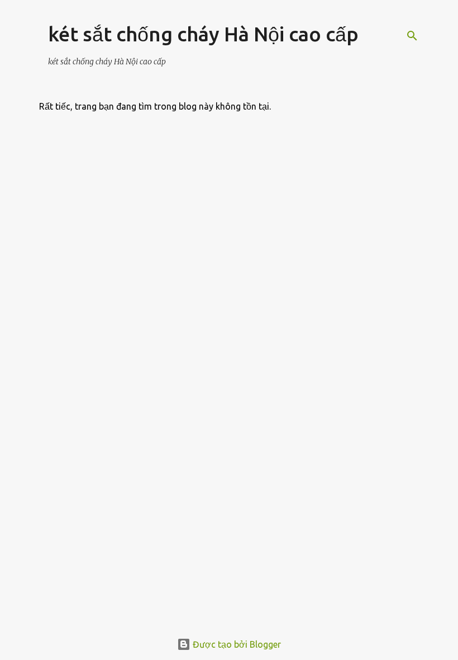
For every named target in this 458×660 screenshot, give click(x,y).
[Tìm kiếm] (412, 35)
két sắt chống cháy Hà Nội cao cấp (203, 33)
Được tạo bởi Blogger (235, 644)
